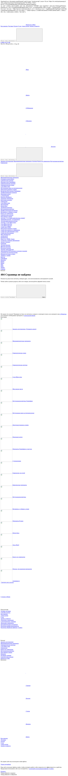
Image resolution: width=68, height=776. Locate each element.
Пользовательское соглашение (9, 624)
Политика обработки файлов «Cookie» (11, 627)
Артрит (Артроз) (5, 242)
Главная (3, 269)
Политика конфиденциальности (10, 626)
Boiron (2, 261)
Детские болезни (5, 245)
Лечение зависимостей (7, 249)
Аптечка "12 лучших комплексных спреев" (13, 218)
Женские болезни (6, 246)
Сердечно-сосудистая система (9, 252)
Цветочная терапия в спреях (9, 189)
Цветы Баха (4, 206)
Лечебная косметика (6, 207)
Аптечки (34, 161)
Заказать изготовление (7, 161)
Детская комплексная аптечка (9, 221)
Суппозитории (5, 195)
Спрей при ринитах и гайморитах (10, 230)
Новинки (3, 654)
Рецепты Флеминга (6, 197)
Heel (2, 264)
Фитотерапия (4, 204)
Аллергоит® (4, 236)
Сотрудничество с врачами (8, 621)
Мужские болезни (6, 248)
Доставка (10, 26)
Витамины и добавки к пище (9, 212)
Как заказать (4, 26)
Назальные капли (6, 194)
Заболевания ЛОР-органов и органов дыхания (14, 251)
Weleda (3, 267)
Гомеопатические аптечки (8, 183)
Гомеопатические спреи (7, 185)
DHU (2, 266)
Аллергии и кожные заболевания (10, 240)
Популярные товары (6, 216)
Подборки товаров (6, 655)
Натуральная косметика (57, 161)
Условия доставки (6, 611)
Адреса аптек (25, 26)
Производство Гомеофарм (8, 182)
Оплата (16, 26)
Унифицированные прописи (9, 192)
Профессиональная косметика (9, 210)
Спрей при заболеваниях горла (9, 231)
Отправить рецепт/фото (7, 179)
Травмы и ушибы (5, 255)
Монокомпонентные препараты (23, 161)
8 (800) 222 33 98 (5, 42)
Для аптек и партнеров (7, 620)
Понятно (3, 771)
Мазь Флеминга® (6, 234)
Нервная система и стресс (8, 254)
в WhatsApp (63, 314)
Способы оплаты (5, 612)
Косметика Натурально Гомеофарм (10, 191)
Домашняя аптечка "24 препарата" (10, 219)
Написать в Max (5, 658)
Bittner (2, 263)
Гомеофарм (4, 258)
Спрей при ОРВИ (6, 227)
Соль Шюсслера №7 (6, 225)
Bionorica (3, 260)
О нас (19, 26)
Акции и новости (34, 26)
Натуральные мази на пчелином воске (11, 188)
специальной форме (29, 315)
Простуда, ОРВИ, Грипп (8, 239)
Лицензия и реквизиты (7, 623)
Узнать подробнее (6, 764)
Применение (4, 237)
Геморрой (3, 243)
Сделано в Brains (5, 596)
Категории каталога (6, 200)
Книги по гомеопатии (43, 161)
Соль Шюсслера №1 (6, 224)
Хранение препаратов (7, 198)
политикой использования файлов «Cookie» (41, 768)
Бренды (3, 257)
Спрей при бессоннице (7, 233)
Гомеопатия (4, 163)
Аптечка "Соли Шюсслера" (8, 222)
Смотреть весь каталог (7, 180)
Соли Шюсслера (5, 186)
